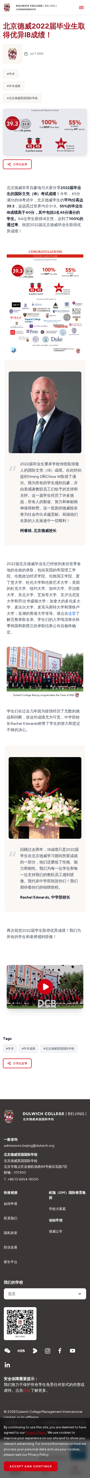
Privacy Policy (36, 1433)
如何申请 (10, 1204)
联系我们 (10, 1218)
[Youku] (35, 1350)
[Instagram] (47, 1350)
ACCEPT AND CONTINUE (31, 1466)
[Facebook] (60, 1350)
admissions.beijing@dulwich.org (29, 1146)
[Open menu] (81, 7)
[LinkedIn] (7, 1364)
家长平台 (10, 1262)
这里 (72, 613)
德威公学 (55, 1231)
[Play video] (45, 986)
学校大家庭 (57, 1209)
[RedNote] (21, 1351)
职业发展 (10, 1247)
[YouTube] (72, 1350)
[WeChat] (7, 1350)
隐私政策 (10, 1233)
